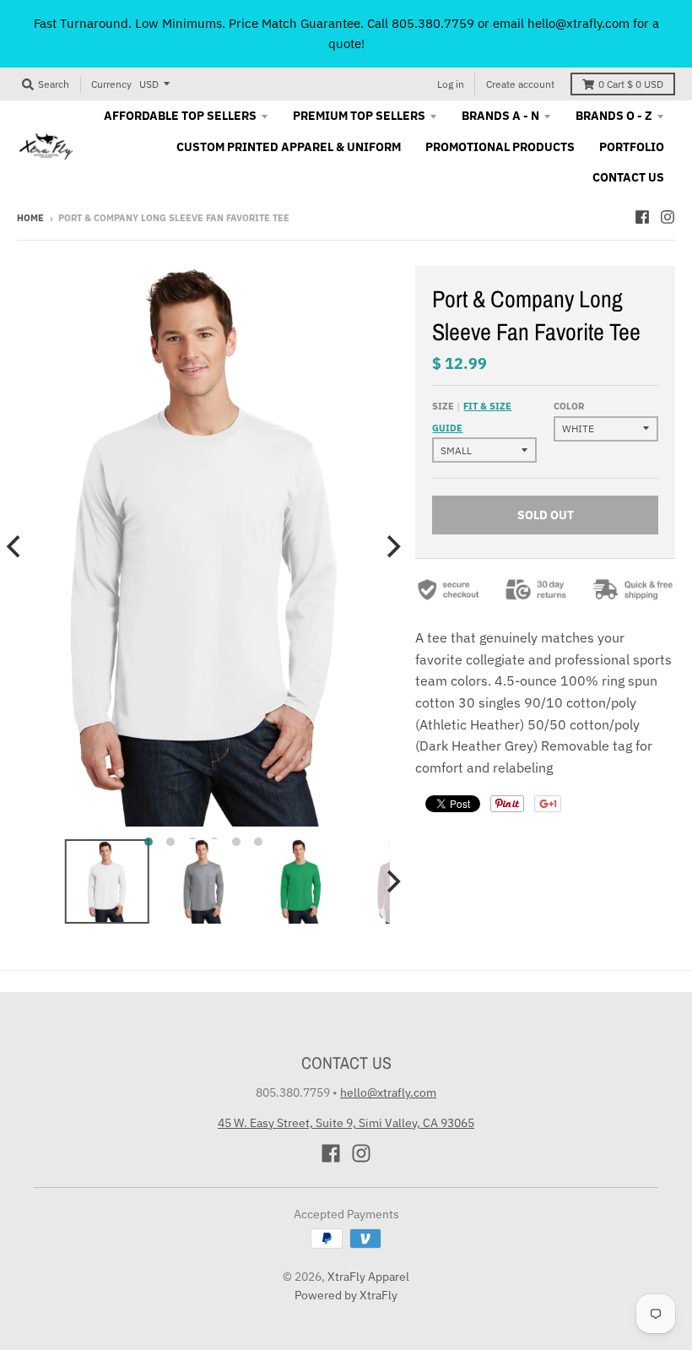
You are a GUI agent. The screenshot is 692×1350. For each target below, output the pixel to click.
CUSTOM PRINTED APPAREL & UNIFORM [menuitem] (288, 147)
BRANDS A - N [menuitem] (500, 115)
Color (569, 406)
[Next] (391, 546)
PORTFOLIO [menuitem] (631, 147)
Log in (450, 84)
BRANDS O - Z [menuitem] (614, 115)
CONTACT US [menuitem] (628, 177)
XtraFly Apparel (368, 1276)
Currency (111, 84)
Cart (630, 84)
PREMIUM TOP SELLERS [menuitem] (359, 115)
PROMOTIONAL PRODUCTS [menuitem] (500, 147)
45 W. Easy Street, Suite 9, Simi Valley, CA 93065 (346, 1122)
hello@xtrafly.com (388, 1092)
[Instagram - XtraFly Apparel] (667, 217)
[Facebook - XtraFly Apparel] (642, 217)
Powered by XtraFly (346, 1295)
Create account (520, 84)
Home (30, 218)
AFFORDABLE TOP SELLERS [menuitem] (180, 115)
